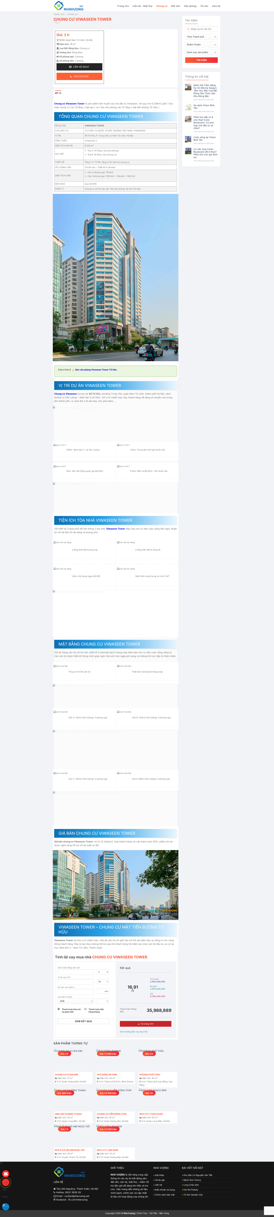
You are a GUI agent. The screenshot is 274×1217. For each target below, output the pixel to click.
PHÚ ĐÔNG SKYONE (107, 1074)
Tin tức (204, 6)
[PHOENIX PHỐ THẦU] (158, 1060)
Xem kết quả (83, 1021)
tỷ (107, 972)
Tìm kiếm (201, 60)
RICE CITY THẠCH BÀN (151, 1114)
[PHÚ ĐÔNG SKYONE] (115, 1060)
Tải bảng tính (147, 1024)
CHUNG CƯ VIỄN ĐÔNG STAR (111, 1114)
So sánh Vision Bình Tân (204, 106)
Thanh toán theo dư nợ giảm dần (71, 1010)
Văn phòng (190, 6)
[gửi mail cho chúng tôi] (5, 1173)
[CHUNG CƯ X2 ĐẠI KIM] (73, 1060)
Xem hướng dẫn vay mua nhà (133, 1031)
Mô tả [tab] (58, 93)
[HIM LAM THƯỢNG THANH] (73, 1100)
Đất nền (175, 6)
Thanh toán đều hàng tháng (96, 1010)
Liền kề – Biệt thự (143, 6)
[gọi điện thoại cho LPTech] (5, 1182)
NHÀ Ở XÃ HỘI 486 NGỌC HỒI (69, 1150)
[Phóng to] (57, 21)
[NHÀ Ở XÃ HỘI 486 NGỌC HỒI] (73, 1136)
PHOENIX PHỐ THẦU (149, 1074)
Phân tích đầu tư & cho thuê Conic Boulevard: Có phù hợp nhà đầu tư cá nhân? (204, 123)
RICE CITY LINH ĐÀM (107, 1150)
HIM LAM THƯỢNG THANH (68, 1114)
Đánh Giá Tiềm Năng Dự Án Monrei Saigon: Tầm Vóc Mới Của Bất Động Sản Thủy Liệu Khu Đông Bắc (205, 91)
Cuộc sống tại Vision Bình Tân (205, 138)
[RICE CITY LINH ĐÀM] (115, 1136)
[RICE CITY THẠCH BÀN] (158, 1100)
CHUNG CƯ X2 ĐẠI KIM (66, 1074)
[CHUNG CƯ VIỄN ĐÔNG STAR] (115, 1100)
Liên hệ (216, 6)
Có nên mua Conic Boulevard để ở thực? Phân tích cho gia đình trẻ (205, 153)
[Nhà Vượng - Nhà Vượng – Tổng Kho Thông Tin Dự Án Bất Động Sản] (69, 6)
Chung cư (162, 6)
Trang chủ (123, 6)
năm (106, 991)
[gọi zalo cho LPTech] (5, 1206)
